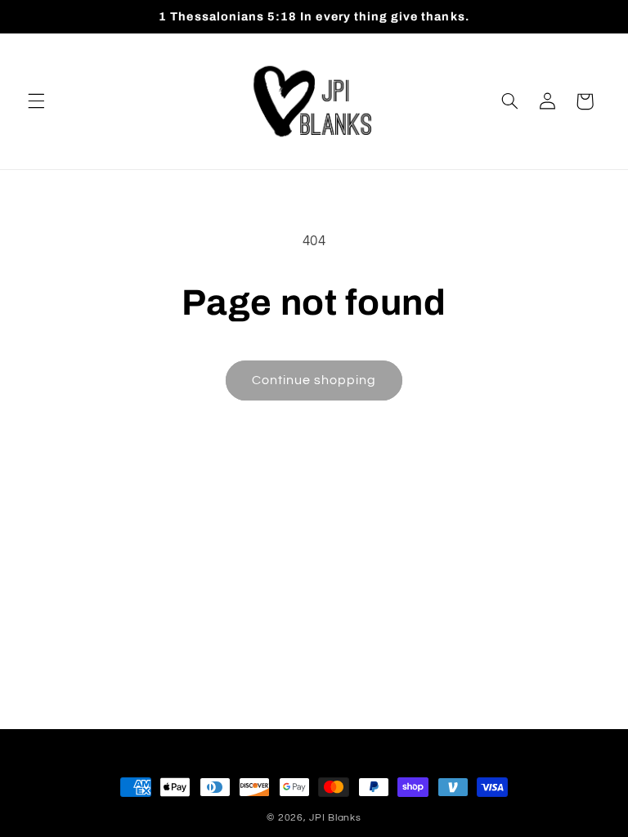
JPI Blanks (335, 817)
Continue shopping (314, 380)
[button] (36, 101)
